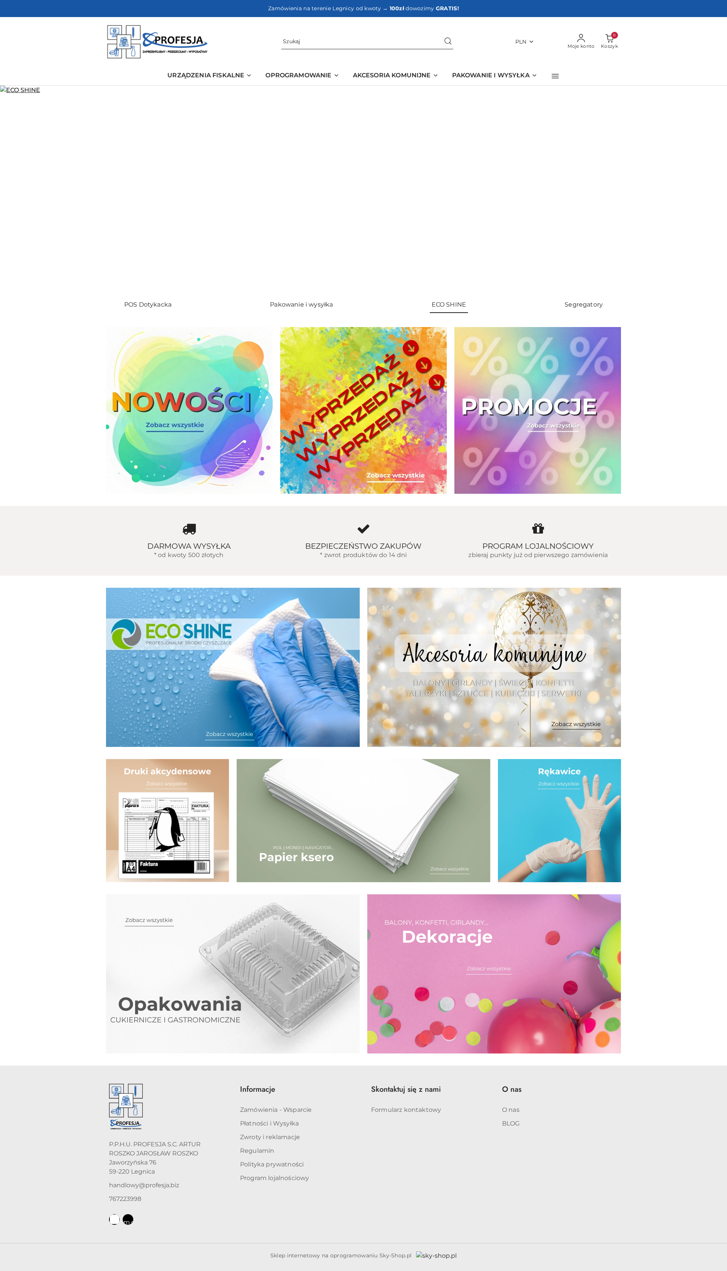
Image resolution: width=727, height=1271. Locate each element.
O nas (511, 1109)
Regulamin (257, 1150)
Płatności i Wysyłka (269, 1123)
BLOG (511, 1123)
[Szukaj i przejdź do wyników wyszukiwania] (448, 41)
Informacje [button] (257, 1089)
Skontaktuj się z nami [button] (406, 1089)
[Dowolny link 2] (128, 1219)
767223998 (125, 1198)
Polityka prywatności (272, 1164)
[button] (555, 76)
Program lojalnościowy (274, 1178)
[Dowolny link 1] (114, 1219)
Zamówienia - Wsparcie (276, 1109)
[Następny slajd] (710, 190)
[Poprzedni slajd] (17, 190)
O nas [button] (511, 1089)
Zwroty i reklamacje (270, 1137)
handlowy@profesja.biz (144, 1185)
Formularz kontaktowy (406, 1109)
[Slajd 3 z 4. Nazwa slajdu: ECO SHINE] (363, 190)
